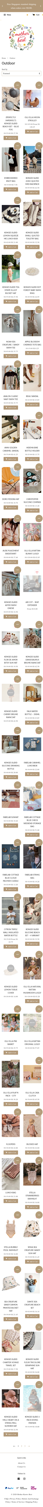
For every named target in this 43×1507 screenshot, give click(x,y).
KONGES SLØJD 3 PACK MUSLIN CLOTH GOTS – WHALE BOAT (21, 5)
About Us (21, 1463)
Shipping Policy (32, 1502)
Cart (37, 14)
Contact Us (21, 1466)
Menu (8, 14)
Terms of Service (18, 1502)
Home (4, 58)
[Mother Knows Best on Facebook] (18, 1479)
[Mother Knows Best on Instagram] (24, 1479)
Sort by (4, 69)
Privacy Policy (15, 1498)
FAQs (6, 1498)
